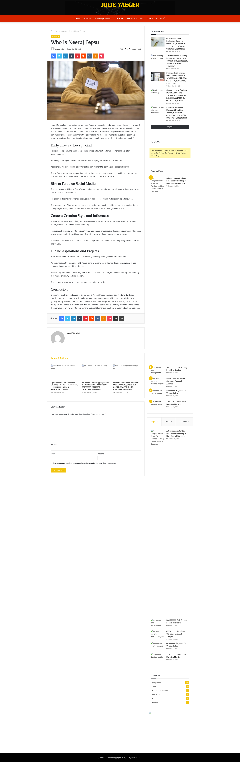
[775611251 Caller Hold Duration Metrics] (157, 405)
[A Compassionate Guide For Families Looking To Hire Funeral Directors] (157, 270)
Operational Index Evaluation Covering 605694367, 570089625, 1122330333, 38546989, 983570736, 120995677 (64, 386)
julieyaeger (63, 31)
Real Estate (131, 18)
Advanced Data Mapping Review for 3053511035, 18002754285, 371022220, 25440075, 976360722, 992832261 (95, 386)
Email (53, 454)
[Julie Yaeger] (120, 4)
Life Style (119, 18)
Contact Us (152, 18)
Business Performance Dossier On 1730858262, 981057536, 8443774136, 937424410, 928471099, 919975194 (125, 386)
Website (101, 454)
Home (78, 18)
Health (155, 699)
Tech (142, 18)
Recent (169, 421)
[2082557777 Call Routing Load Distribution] (157, 371)
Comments (184, 421)
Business (87, 18)
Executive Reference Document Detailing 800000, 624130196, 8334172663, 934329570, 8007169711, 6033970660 (176, 112)
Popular (154, 421)
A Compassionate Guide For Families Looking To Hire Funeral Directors (176, 180)
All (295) (170, 127)
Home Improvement (103, 18)
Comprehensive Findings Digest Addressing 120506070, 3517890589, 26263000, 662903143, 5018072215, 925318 (176, 95)
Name (54, 444)
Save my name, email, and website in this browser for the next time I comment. (84, 463)
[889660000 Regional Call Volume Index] (157, 394)
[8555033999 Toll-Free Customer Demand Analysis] (157, 382)
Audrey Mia (59, 49)
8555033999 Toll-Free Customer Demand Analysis (175, 381)
